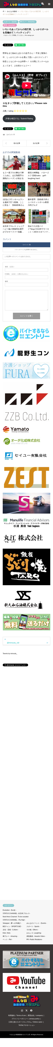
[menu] (49, 4)
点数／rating (8, 111)
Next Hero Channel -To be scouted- (16, 917)
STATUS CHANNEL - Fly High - (14, 920)
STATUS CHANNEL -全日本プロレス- (16, 913)
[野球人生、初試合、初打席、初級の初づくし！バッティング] (14, 143)
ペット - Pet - (7, 939)
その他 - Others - (32, 930)
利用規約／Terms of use (17, 1015)
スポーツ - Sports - (10, 22)
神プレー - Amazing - (27, 22)
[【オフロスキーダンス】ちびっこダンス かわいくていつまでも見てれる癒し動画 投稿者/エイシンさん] (38, 143)
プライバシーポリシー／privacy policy (26, 1019)
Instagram (22, 1010)
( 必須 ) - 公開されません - (17, 274)
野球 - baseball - (10, 25)
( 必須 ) (9, 266)
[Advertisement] (26, 784)
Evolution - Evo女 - (9, 910)
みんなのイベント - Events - (36, 923)
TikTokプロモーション (26, 1025)
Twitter (26, 1010)
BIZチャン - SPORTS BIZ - (12, 926)
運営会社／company (35, 1015)
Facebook (31, 1010)
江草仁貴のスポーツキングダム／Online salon (25, 1022)
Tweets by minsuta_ (10, 654)
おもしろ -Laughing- (34, 933)
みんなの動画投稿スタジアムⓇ (20, 1034)
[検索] (43, 4)
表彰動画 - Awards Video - (36, 936)
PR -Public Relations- (34, 939)
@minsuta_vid (13, 643)
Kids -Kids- (7, 933)
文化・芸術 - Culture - (11, 930)
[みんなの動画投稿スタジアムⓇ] (23, 4)
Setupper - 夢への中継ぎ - (12, 923)
